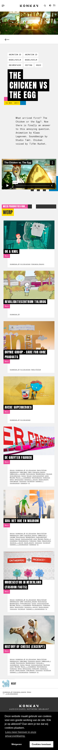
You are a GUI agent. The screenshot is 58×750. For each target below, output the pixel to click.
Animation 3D (14, 369)
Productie (46, 477)
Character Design (37, 264)
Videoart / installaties (19, 544)
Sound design (43, 479)
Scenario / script (31, 479)
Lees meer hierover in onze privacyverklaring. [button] (20, 734)
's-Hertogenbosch (11, 693)
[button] (45, 5)
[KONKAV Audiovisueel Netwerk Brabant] (29, 707)
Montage (12, 477)
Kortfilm (46, 665)
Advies (12, 470)
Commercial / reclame (17, 474)
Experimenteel (15, 476)
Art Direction (25, 264)
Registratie (19, 479)
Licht (47, 476)
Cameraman (23, 472)
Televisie (22, 481)
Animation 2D (15, 54)
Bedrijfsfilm (15, 60)
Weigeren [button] (16, 744)
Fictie (23, 476)
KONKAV (29, 6)
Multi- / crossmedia (23, 477)
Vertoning (31, 481)
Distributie (30, 474)
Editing (28, 65)
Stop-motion (14, 481)
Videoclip (23, 483)
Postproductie (37, 477)
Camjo (30, 472)
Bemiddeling (14, 472)
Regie (38, 65)
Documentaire (15, 65)
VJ (29, 483)
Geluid (29, 476)
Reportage (35, 668)
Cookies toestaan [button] (41, 744)
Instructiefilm (38, 476)
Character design (19, 692)
